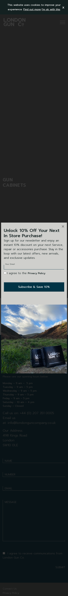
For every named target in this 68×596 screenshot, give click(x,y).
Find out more (32, 9)
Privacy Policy (36, 273)
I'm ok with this (51, 9)
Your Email (10, 264)
